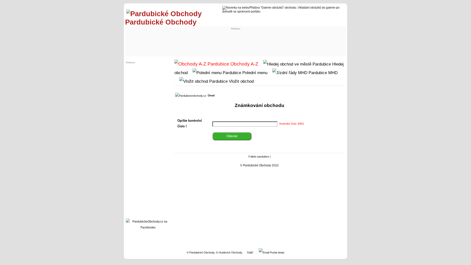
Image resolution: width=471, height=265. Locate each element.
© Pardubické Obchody (200, 252)
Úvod (211, 95)
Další (250, 252)
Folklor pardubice (259, 156)
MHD (332, 72)
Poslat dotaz (277, 252)
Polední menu (254, 72)
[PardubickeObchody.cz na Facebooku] (148, 227)
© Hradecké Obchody (229, 252)
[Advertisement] (217, 41)
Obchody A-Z (243, 63)
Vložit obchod (241, 81)
